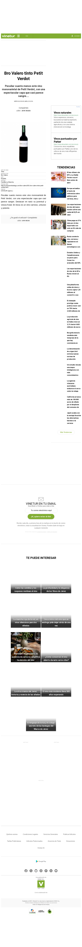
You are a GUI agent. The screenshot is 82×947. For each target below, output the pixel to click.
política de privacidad (52, 531)
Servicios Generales (50, 834)
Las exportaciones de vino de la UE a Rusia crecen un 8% (74, 272)
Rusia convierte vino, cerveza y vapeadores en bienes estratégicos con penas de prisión (73, 241)
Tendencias (66, 167)
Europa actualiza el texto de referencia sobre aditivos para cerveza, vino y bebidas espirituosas (73, 193)
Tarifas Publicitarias (14, 841)
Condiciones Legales (30, 834)
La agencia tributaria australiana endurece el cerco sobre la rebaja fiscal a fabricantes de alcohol (73, 386)
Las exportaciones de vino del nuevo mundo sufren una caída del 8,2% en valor (74, 209)
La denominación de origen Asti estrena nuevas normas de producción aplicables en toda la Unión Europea (74, 354)
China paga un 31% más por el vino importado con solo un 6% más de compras (74, 225)
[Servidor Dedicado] (41, 911)
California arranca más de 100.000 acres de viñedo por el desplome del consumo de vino (74, 402)
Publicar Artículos (69, 834)
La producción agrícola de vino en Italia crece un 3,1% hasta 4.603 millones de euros (73, 321)
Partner (25, 742)
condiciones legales (41, 531)
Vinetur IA (41, 848)
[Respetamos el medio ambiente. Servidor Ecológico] (49, 911)
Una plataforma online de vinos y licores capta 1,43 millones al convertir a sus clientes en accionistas (73, 289)
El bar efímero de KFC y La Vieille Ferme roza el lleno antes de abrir (73, 177)
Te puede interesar (41, 558)
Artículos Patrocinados (34, 841)
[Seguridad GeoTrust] (32, 911)
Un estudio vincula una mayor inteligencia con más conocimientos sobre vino (74, 370)
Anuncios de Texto (54, 841)
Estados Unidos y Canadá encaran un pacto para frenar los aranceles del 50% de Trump (73, 257)
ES (27, 36)
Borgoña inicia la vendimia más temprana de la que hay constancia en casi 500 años (73, 338)
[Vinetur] (41, 887)
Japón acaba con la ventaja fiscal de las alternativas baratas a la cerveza (74, 418)
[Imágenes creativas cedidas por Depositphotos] (41, 894)
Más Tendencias (66, 432)
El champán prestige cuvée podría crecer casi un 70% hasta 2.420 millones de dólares (74, 305)
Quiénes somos (12, 834)
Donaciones (70, 841)
